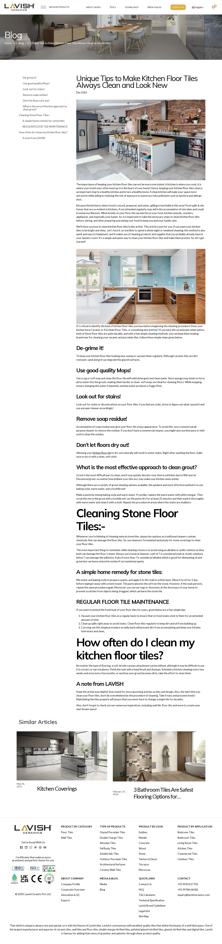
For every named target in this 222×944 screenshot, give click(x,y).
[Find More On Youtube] (44, 847)
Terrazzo (144, 864)
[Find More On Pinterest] (40, 847)
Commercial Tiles (187, 853)
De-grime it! (30, 77)
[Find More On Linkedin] (26, 847)
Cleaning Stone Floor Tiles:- (34, 115)
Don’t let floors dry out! (36, 100)
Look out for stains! (34, 89)
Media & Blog (154, 7)
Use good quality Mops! (36, 83)
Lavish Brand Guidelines (152, 905)
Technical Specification (151, 900)
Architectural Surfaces (112, 864)
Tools (113, 7)
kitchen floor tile (101, 452)
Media (103, 884)
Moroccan (144, 869)
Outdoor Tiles (186, 859)
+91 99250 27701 (188, 884)
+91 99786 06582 (188, 889)
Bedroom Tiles (186, 832)
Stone (142, 853)
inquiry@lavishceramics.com (194, 894)
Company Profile (70, 884)
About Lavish (93, 7)
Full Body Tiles (108, 848)
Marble (143, 837)
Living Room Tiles (188, 843)
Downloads (131, 7)
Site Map (144, 916)
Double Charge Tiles (111, 837)
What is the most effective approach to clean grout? (45, 108)
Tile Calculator (147, 894)
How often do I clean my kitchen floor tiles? (43, 132)
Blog (102, 889)
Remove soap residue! (35, 94)
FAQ (141, 889)
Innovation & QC (70, 894)
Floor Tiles (67, 832)
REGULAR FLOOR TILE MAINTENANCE (45, 126)
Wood (142, 848)
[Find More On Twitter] (35, 847)
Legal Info (144, 911)
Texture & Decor (148, 859)
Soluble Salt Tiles (109, 853)
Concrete (144, 843)
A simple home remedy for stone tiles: (44, 120)
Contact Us (178, 7)
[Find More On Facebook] (21, 847)
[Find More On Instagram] (30, 847)
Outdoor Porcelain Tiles (113, 859)
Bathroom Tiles (186, 837)
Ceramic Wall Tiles (110, 869)
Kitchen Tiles (185, 848)
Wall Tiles (66, 837)
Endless (143, 832)
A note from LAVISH (34, 138)
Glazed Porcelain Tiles (112, 832)
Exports (65, 900)
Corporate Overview (73, 889)
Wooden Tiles (108, 843)
